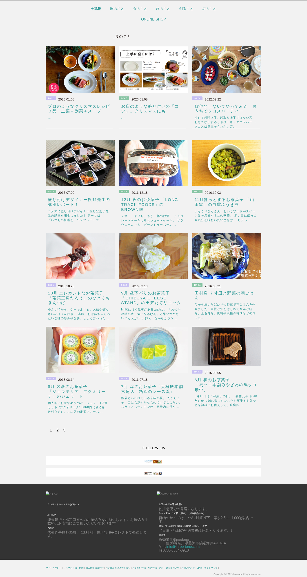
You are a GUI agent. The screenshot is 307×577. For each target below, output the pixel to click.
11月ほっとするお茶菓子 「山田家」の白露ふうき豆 (224, 202)
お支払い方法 (139, 568)
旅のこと (163, 9)
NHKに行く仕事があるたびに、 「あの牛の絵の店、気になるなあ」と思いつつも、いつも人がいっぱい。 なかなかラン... (151, 314)
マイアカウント (53, 568)
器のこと (117, 9)
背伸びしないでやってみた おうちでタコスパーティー (226, 109)
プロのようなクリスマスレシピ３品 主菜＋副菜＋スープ (79, 109)
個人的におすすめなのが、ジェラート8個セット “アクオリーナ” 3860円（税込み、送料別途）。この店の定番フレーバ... (78, 407)
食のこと (140, 9)
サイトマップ (211, 568)
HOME (96, 9)
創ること (186, 9)
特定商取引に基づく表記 (118, 568)
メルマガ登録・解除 (73, 568)
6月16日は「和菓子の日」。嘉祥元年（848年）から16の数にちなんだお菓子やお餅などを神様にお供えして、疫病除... (226, 401)
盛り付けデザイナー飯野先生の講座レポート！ (79, 202)
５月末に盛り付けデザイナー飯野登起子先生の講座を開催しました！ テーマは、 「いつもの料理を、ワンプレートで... (78, 216)
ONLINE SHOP (153, 19)
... (49, 117)
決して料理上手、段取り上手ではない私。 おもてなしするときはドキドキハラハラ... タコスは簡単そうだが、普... (225, 122)
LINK (199, 568)
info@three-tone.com (183, 547)
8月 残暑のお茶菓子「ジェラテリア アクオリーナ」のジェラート (77, 391)
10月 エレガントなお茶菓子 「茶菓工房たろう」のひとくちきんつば (79, 298)
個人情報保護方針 (95, 568)
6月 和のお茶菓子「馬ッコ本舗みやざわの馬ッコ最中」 (226, 385)
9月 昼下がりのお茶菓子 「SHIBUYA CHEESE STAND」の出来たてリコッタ (151, 298)
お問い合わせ (188, 568)
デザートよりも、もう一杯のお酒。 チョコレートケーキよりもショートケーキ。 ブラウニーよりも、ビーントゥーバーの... (152, 220)
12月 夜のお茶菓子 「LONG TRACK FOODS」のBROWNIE (149, 204)
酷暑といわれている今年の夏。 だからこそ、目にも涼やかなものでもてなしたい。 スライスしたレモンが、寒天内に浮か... (151, 402)
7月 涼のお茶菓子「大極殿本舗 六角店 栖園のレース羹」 (154, 389)
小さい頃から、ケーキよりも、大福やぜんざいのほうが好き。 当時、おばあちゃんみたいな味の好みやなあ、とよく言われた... (79, 314)
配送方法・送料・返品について (163, 568)
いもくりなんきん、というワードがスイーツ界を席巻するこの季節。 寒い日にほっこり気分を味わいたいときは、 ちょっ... (226, 216)
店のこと (209, 9)
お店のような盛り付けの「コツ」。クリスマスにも (150, 109)
